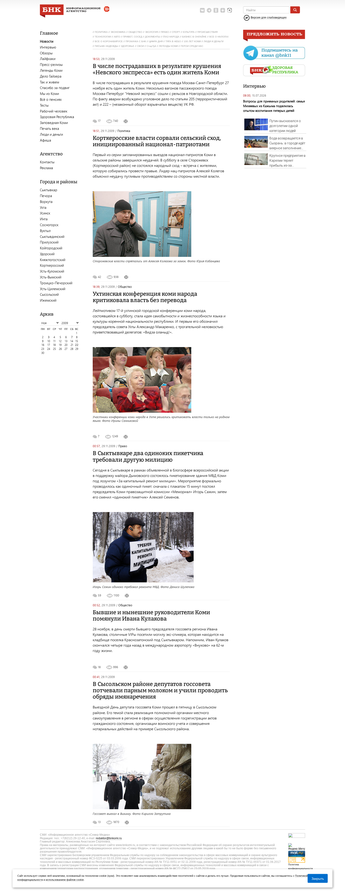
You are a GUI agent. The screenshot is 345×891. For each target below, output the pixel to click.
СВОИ (140, 46)
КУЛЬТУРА (189, 32)
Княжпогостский (52, 259)
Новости (46, 41)
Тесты (44, 105)
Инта (44, 219)
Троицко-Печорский (56, 283)
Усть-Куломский (52, 271)
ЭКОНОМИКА (118, 32)
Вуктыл (45, 230)
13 (66, 341)
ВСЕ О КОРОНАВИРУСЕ (109, 41)
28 (71, 349)
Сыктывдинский (52, 236)
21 (72, 345)
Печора (46, 195)
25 (54, 349)
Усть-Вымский (50, 277)
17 (48, 345)
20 (66, 345)
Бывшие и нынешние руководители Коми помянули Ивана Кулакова (151, 615)
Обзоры (46, 53)
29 (76, 349)
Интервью (48, 47)
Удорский (47, 253)
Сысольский (49, 294)
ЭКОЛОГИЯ (151, 32)
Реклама (46, 167)
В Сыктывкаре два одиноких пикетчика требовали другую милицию (148, 456)
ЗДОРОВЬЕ (127, 46)
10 (48, 341)
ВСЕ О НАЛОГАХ (219, 36)
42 (99, 277)
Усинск (45, 213)
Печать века (49, 128)
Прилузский (49, 242)
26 (60, 349)
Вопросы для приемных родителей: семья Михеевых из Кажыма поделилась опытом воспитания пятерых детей (274, 106)
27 (66, 349)
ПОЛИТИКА (101, 32)
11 (54, 341)
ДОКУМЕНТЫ (152, 36)
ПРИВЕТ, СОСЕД (132, 36)
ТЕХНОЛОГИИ (103, 36)
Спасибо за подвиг (54, 87)
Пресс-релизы (51, 64)
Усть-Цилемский (52, 288)
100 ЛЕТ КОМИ (192, 41)
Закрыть (317, 878)
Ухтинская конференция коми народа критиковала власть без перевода (145, 297)
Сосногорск (49, 224)
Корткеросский (52, 265)
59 (99, 595)
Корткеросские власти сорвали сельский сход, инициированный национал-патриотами (157, 141)
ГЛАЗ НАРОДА (171, 36)
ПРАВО (165, 32)
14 (71, 341)
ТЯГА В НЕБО (173, 41)
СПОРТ (176, 32)
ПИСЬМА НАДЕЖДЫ (106, 46)
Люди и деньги (51, 134)
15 (76, 341)
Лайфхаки (47, 58)
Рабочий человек (53, 111)
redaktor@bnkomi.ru (109, 838)
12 (60, 341)
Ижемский (48, 300)
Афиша (45, 140)
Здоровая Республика (57, 116)
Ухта (43, 207)
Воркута (46, 201)
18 (54, 345)
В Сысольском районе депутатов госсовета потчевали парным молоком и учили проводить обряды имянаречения (160, 690)
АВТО (117, 36)
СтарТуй (151, 46)
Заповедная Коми (54, 122)
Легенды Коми (51, 70)
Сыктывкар (48, 189)
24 (48, 349)
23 (42, 349)
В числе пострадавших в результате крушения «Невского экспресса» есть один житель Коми (157, 69)
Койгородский (51, 248)
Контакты (47, 162)
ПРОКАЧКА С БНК (136, 41)
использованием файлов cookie (65, 879)
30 (42, 353)
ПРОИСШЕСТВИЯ (207, 32)
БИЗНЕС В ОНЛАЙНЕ (194, 36)
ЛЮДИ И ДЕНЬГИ (213, 41)
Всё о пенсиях (51, 99)
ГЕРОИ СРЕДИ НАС (192, 46)
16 (43, 345)
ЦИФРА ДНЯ (156, 41)
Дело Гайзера (50, 76)
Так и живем (49, 82)
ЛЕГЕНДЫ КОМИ (168, 46)
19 (60, 345)
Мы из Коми (49, 93)
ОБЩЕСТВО (135, 32)
